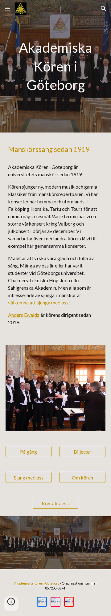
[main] (55, 66)
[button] (7, 8)
